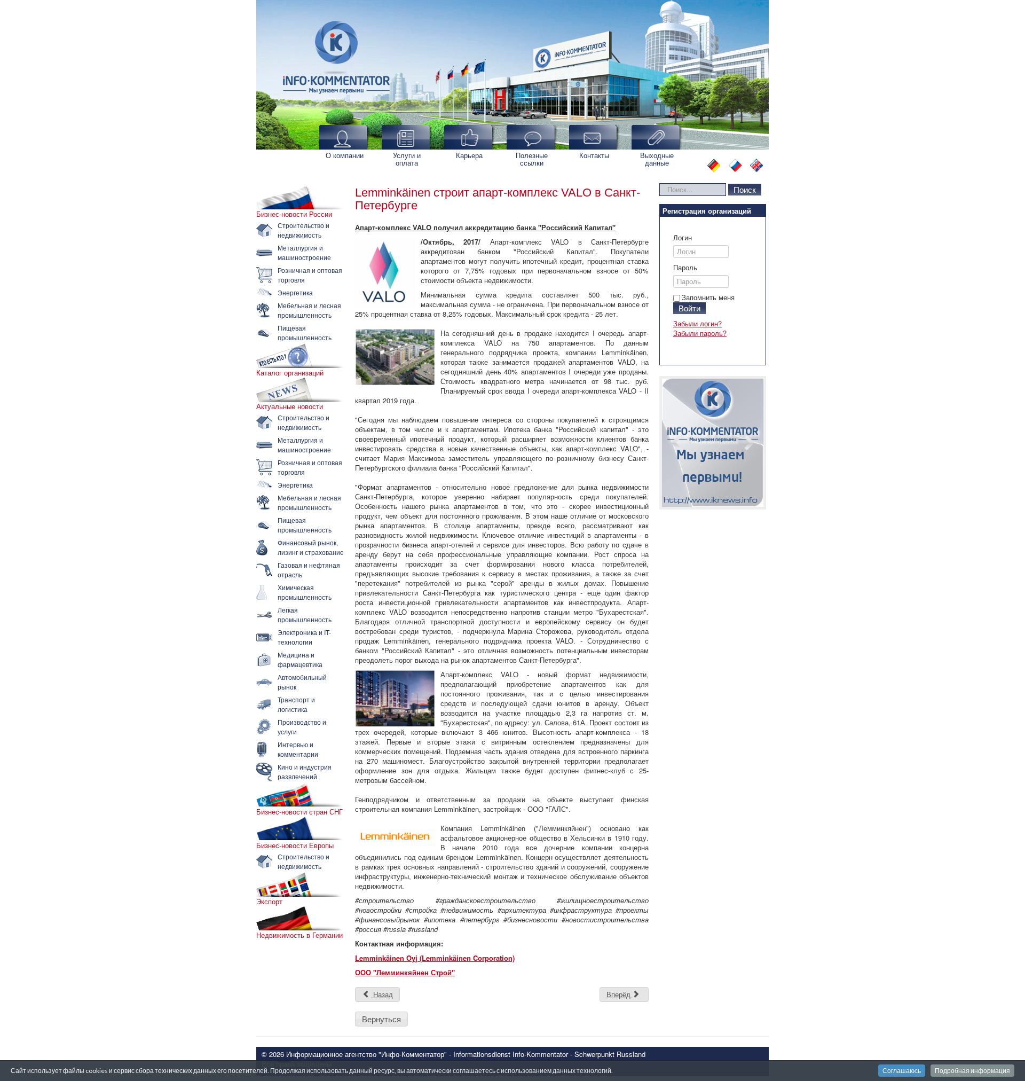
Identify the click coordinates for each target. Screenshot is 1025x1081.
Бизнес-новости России (294, 214)
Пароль (685, 267)
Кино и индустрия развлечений (305, 771)
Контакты (594, 155)
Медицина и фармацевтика (300, 659)
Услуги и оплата (407, 159)
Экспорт (269, 901)
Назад (382, 994)
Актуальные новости (289, 406)
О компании (345, 155)
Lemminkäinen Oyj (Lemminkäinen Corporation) (435, 958)
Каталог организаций (290, 373)
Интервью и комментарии (298, 749)
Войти (689, 308)
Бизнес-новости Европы (295, 845)
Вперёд (619, 994)
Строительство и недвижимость (303, 230)
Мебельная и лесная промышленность (309, 310)
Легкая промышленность (305, 614)
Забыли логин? (697, 323)
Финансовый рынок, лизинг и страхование (311, 547)
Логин (682, 237)
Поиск (745, 189)
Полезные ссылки (532, 159)
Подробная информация (972, 1071)
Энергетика (295, 292)
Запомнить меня (708, 297)
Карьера (469, 155)
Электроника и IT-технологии (304, 637)
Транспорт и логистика (296, 704)
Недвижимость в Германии (299, 935)
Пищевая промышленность (305, 332)
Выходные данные (657, 159)
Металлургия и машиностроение (304, 252)
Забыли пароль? (700, 333)
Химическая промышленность (305, 592)
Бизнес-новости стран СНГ (299, 812)
